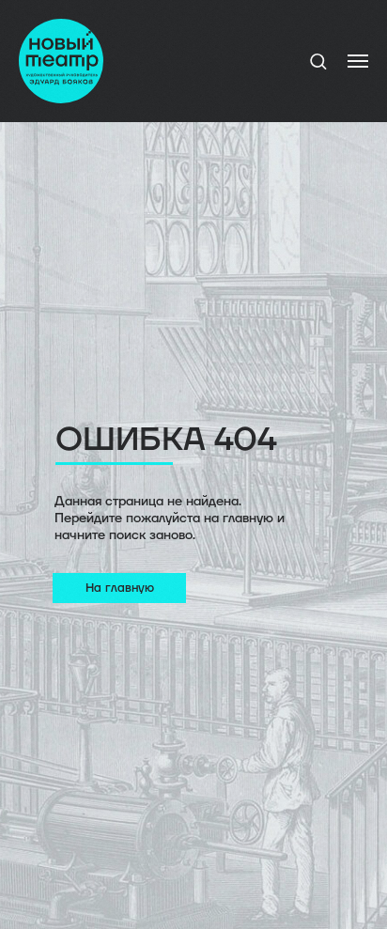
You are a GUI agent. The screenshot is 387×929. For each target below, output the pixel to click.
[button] (318, 61)
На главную (119, 588)
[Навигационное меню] (358, 61)
